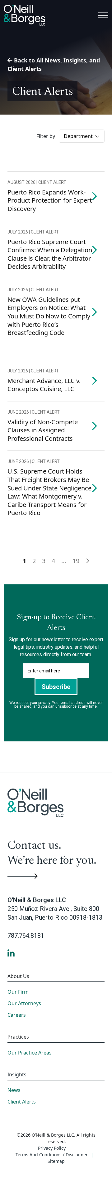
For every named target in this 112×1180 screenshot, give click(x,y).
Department (79, 136)
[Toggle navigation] (103, 15)
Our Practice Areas (29, 1053)
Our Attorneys (24, 1004)
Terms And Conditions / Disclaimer (52, 1155)
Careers (16, 1015)
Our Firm (18, 992)
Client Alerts (21, 1102)
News (14, 1090)
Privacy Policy (52, 1148)
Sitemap (56, 1161)
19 (75, 561)
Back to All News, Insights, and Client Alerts (53, 64)
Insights (16, 1075)
